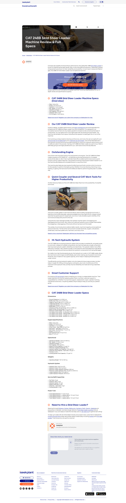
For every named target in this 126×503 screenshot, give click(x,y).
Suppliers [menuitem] (79, 472)
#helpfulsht (29, 55)
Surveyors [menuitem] (66, 488)
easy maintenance (80, 127)
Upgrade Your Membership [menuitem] (82, 481)
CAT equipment (59, 276)
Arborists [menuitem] (66, 483)
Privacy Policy (51, 499)
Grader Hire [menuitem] (53, 488)
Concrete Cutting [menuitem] (67, 484)
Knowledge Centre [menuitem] (81, 478)
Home (23, 55)
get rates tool (85, 411)
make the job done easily (77, 140)
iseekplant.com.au (68, 499)
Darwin (88, 408)
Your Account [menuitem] (80, 476)
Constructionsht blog (54, 416)
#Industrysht (94, 479)
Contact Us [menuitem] (39, 488)
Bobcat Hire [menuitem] (53, 476)
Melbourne (72, 408)
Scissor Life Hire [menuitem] (67, 489)
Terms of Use (43, 499)
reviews (91, 416)
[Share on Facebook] (76, 27)
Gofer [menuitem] (38, 484)
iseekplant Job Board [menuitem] (81, 479)
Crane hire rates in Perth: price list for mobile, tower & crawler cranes (99, 486)
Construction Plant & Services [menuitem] (69, 2)
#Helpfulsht (94, 476)
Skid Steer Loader (96, 65)
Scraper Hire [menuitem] (66, 479)
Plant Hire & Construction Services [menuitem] (58, 472)
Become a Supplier (89, 2)
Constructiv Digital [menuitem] (40, 483)
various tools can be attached (56, 140)
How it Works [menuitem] (57, 2)
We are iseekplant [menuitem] (41, 472)
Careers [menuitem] (38, 486)
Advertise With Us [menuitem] (40, 479)
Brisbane (61, 408)
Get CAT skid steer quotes (75, 85)
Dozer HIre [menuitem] (53, 483)
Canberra (79, 408)
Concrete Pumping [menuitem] (55, 479)
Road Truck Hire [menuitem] (67, 478)
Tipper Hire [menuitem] (66, 481)
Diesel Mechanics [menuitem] (67, 486)
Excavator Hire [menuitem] (54, 484)
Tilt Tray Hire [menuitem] (53, 489)
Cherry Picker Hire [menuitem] (55, 478)
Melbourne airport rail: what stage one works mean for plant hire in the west (99, 483)
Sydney (66, 408)
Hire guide (94, 478)
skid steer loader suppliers (85, 410)
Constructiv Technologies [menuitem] (42, 481)
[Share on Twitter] (87, 27)
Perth (83, 408)
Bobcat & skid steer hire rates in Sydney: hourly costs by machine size (98, 490)
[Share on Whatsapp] (98, 27)
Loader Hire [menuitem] (66, 476)
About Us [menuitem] (39, 476)
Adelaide (93, 408)
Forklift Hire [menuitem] (53, 486)
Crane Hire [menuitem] (53, 481)
